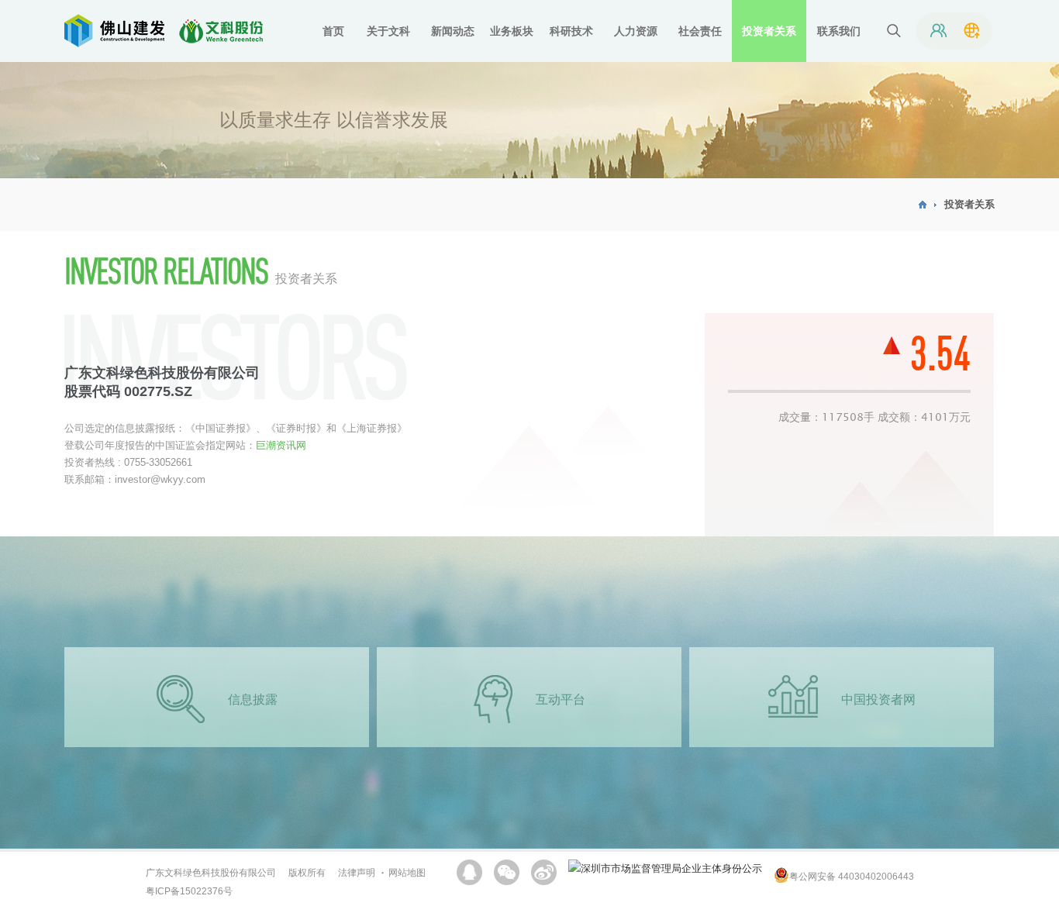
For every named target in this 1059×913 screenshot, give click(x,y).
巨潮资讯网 (281, 445)
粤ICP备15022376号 (189, 891)
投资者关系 (969, 204)
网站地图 (407, 872)
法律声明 (356, 872)
